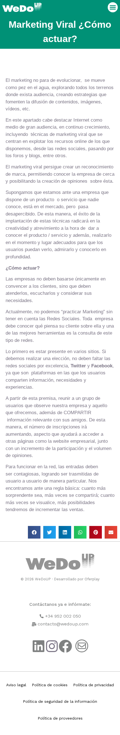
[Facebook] (65, 646)
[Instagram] (52, 646)
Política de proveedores (60, 718)
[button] (113, 7)
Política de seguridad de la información (60, 701)
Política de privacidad (93, 685)
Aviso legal (16, 685)
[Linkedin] (38, 646)
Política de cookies (50, 685)
